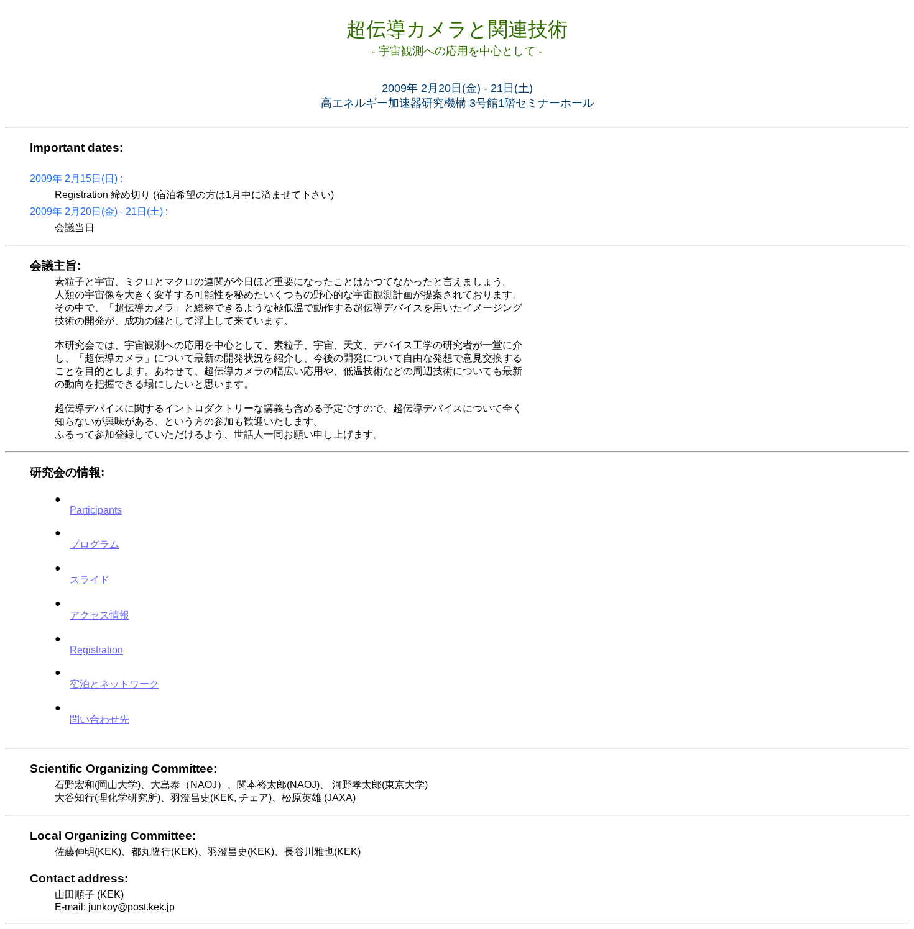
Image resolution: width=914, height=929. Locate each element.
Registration (96, 650)
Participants (96, 510)
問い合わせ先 (99, 719)
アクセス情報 (99, 615)
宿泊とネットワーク (114, 684)
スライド (89, 579)
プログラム (94, 544)
